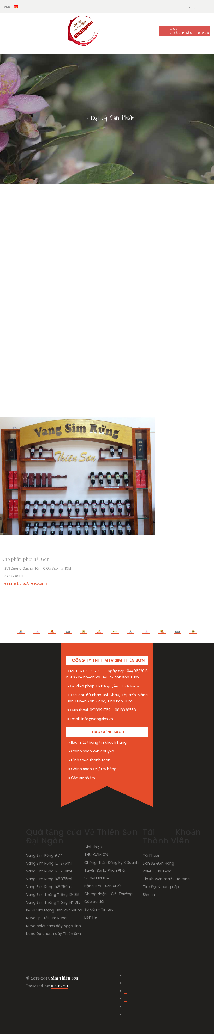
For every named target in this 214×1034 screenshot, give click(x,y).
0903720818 (13, 576)
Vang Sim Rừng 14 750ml (49, 886)
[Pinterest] (125, 1007)
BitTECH (59, 986)
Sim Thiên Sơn (64, 978)
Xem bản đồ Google (26, 584)
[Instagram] (125, 991)
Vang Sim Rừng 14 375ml (49, 879)
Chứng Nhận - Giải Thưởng (108, 893)
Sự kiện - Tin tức (99, 909)
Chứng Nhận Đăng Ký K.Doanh (111, 862)
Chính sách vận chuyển (92, 751)
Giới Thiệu (93, 846)
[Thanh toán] (207, 6)
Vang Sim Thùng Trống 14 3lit (53, 902)
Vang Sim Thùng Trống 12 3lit (53, 894)
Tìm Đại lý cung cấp (161, 886)
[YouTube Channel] (125, 983)
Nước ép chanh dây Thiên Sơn (53, 933)
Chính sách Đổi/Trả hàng (93, 769)
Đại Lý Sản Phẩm (113, 118)
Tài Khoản (151, 855)
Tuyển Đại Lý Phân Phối (104, 870)
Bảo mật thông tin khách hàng (99, 742)
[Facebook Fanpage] (125, 975)
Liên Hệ (90, 917)
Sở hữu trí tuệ (96, 878)
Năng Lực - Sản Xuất (102, 886)
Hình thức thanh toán (90, 760)
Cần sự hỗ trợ (83, 777)
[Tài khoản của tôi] (187, 6)
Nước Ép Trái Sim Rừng (46, 918)
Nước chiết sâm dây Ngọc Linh (53, 925)
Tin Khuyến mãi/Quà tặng (166, 879)
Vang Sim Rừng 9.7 (44, 855)
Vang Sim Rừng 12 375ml (49, 863)
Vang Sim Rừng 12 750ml (49, 871)
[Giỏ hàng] (200, 6)
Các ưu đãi (94, 901)
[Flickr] (125, 1014)
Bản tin (149, 894)
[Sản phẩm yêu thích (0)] (195, 6)
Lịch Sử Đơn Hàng (158, 863)
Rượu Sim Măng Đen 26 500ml (54, 910)
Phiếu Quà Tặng (157, 871)
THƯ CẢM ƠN (96, 854)
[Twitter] (125, 999)
